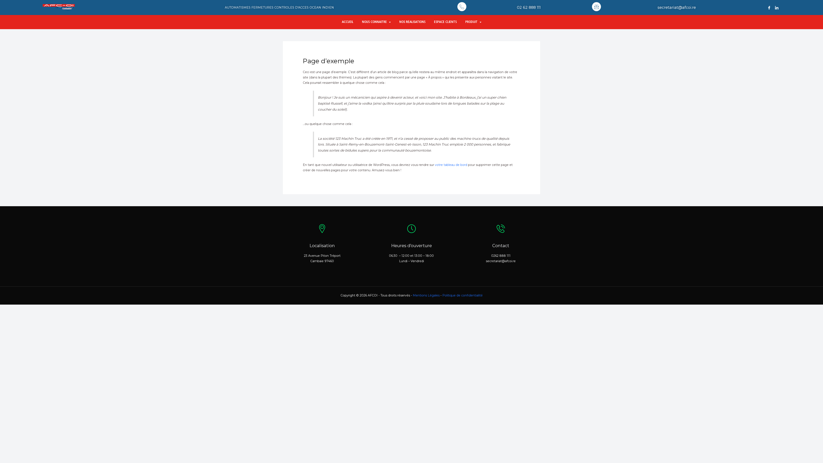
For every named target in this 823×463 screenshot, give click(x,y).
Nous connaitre (374, 22)
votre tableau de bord (451, 165)
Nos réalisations (412, 22)
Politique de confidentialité (462, 295)
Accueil (347, 22)
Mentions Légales (426, 295)
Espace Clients (445, 22)
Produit (471, 22)
